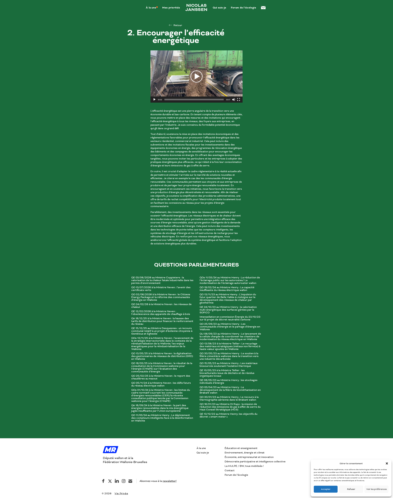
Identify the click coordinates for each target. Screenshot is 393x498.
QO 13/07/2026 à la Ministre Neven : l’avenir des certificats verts (161, 289)
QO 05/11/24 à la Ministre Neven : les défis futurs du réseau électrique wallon (161, 384)
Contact (230, 470)
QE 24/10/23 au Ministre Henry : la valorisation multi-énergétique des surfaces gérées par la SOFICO (228, 310)
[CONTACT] (263, 7)
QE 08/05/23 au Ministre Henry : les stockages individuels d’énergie (228, 381)
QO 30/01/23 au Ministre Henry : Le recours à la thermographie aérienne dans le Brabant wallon (229, 398)
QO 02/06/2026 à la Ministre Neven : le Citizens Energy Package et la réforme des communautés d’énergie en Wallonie (160, 297)
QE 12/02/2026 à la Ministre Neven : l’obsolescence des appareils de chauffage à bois (160, 313)
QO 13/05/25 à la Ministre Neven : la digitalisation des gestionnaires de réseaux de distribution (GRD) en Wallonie (162, 356)
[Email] (130, 481)
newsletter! (170, 481)
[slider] (194, 99)
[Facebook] (103, 481)
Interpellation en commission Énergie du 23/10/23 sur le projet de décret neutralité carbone (230, 318)
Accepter (326, 489)
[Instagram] (124, 481)
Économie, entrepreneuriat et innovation (249, 457)
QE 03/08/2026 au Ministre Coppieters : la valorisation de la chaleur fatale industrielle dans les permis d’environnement (162, 280)
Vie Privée (121, 493)
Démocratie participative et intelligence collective (255, 461)
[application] (196, 76)
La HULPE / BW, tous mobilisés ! (244, 466)
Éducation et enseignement (241, 448)
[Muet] (233, 99)
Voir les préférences (376, 489)
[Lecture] (154, 99)
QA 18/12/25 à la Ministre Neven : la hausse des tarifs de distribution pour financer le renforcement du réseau (162, 321)
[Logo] (110, 450)
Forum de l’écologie (236, 474)
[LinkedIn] (117, 481)
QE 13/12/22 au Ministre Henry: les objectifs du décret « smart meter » (228, 415)
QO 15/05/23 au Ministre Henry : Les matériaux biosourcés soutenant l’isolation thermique (228, 364)
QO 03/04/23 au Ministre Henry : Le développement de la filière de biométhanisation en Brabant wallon (230, 390)
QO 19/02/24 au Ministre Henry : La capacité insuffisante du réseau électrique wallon (227, 289)
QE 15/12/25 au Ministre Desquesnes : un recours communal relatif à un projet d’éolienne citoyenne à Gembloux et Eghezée (161, 331)
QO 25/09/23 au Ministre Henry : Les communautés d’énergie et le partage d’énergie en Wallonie (230, 327)
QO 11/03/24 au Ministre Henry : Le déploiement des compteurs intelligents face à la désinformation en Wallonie (162, 418)
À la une (201, 448)
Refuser (351, 489)
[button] (386, 463)
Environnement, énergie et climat (245, 452)
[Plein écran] (238, 99)
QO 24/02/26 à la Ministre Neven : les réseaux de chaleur (161, 305)
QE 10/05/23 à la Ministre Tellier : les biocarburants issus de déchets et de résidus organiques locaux (227, 373)
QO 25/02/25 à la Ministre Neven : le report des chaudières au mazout (160, 377)
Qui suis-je (202, 452)
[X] (110, 481)
